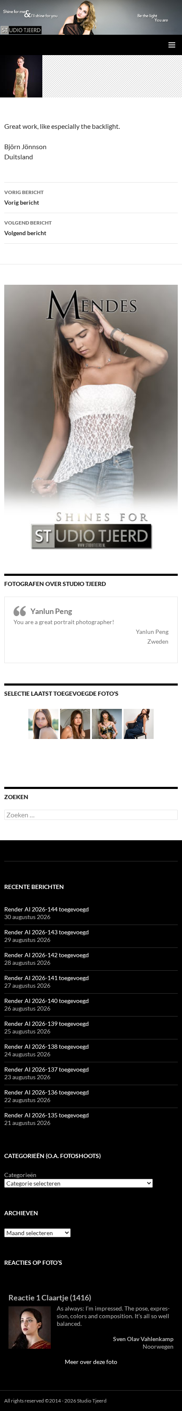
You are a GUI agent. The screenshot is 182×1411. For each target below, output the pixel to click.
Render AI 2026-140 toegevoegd (46, 1000)
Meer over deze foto (91, 1361)
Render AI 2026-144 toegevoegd (46, 909)
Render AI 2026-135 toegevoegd (46, 1115)
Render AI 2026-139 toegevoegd (46, 1023)
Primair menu (172, 45)
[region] (91, 17)
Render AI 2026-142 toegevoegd (46, 954)
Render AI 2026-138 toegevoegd (46, 1046)
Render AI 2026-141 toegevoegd (46, 977)
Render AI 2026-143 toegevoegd (46, 932)
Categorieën (20, 1174)
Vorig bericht (24, 197)
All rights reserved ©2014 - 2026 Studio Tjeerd (55, 1400)
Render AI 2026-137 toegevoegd (46, 1069)
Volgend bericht (28, 227)
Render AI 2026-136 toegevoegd (46, 1092)
